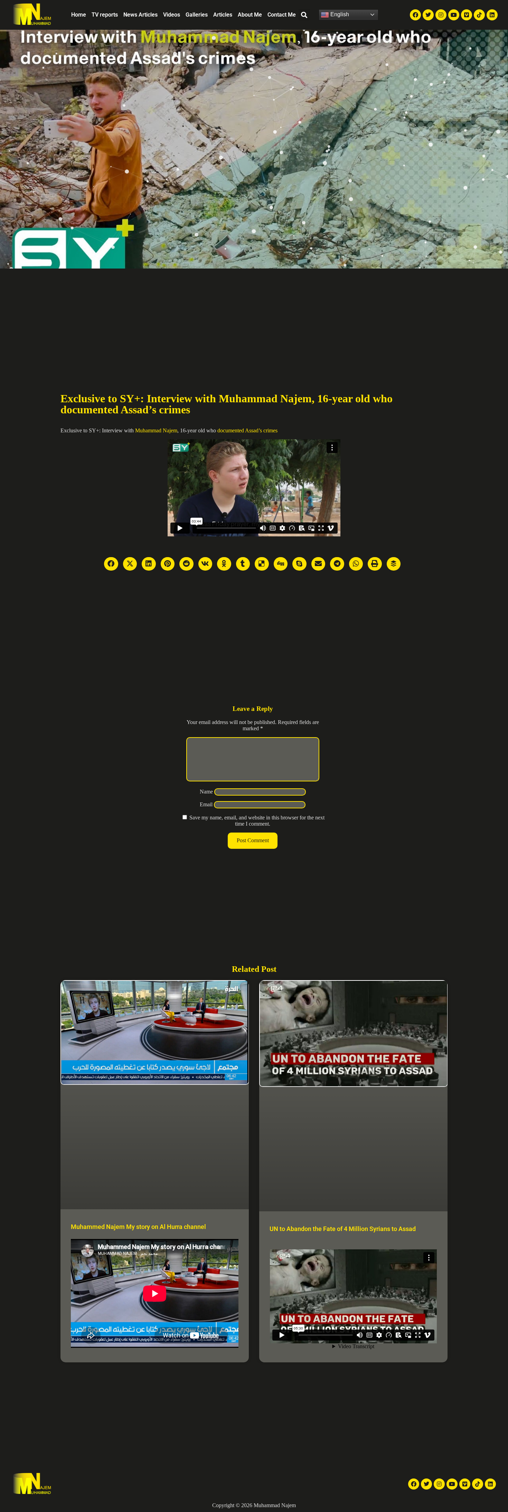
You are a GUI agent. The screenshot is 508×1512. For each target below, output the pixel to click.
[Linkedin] (492, 14)
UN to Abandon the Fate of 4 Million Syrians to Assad (343, 1228)
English (339, 14)
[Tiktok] (479, 14)
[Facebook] (415, 14)
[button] (304, 14)
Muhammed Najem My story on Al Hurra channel (138, 1226)
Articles (222, 14)
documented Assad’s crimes (247, 430)
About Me (250, 14)
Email (206, 804)
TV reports (105, 14)
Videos (171, 14)
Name (206, 792)
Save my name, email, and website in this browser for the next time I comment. (256, 821)
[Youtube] (453, 14)
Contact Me (281, 14)
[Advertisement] (254, 320)
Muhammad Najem (156, 430)
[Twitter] (428, 14)
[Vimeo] (466, 14)
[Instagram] (440, 14)
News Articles (140, 14)
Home (78, 14)
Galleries (197, 14)
